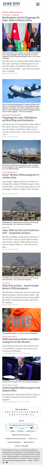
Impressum (30, 431)
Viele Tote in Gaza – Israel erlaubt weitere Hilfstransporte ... (20, 287)
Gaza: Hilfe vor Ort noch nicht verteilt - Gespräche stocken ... (21, 232)
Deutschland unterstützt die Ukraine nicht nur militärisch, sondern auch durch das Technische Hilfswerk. (20, 348)
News (13, 431)
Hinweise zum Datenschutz (15, 438)
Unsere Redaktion (14, 442)
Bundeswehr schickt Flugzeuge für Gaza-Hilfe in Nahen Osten (21, 19)
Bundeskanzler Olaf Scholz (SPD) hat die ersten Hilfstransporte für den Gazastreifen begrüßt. (21, 397)
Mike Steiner (28, 442)
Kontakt (21, 431)
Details (30, 460)
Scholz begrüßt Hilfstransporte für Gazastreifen (21, 389)
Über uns (32, 438)
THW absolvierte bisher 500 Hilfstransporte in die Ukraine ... (21, 341)
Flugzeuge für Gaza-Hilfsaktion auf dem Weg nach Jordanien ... (19, 119)
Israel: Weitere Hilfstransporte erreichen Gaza (21, 176)
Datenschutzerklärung (20, 435)
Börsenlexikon (21, 409)
